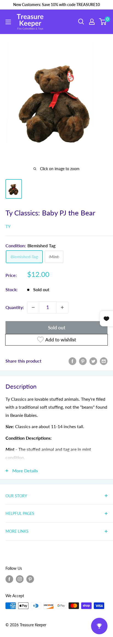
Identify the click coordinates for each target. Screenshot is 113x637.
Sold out (56, 327)
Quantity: (14, 307)
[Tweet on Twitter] (93, 361)
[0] (103, 21)
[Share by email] (104, 361)
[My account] (92, 22)
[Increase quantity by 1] (62, 307)
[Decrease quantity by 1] (33, 307)
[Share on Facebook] (72, 361)
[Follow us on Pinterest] (30, 579)
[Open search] (81, 22)
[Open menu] (8, 22)
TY (7, 226)
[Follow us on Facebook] (9, 579)
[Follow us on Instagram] (20, 579)
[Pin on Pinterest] (83, 361)
